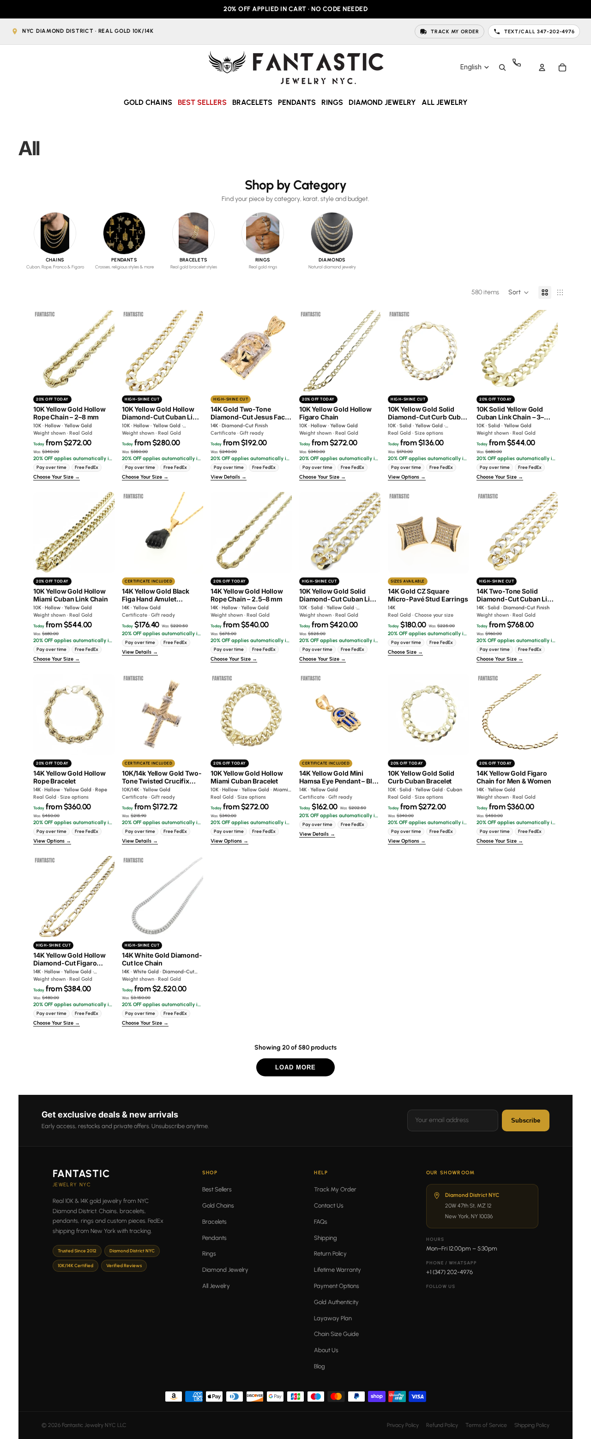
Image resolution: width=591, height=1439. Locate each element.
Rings (209, 1253)
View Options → (407, 477)
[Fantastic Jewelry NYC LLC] (295, 67)
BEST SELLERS (202, 102)
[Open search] (502, 67)
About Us (326, 1350)
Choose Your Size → (56, 477)
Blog (319, 1366)
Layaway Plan (333, 1318)
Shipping (325, 1237)
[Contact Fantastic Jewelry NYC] (522, 67)
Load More (295, 1067)
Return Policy (330, 1253)
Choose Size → (405, 652)
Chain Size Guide (336, 1333)
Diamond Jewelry (225, 1269)
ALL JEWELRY (445, 102)
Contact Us (329, 1205)
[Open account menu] (542, 67)
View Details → (229, 477)
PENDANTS (297, 102)
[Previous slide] (40, 350)
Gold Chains (218, 1205)
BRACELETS (252, 102)
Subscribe (525, 1120)
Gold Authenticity (336, 1302)
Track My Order (335, 1189)
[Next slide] (107, 350)
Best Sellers (217, 1189)
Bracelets (214, 1221)
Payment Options (336, 1285)
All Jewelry (216, 1285)
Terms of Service (486, 1425)
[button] (518, 292)
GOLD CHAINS (148, 102)
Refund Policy (442, 1425)
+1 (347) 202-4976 (449, 1272)
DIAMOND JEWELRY (382, 102)
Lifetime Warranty (337, 1269)
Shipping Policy (531, 1425)
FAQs (320, 1221)
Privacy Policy (403, 1425)
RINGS (332, 102)
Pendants (214, 1237)
